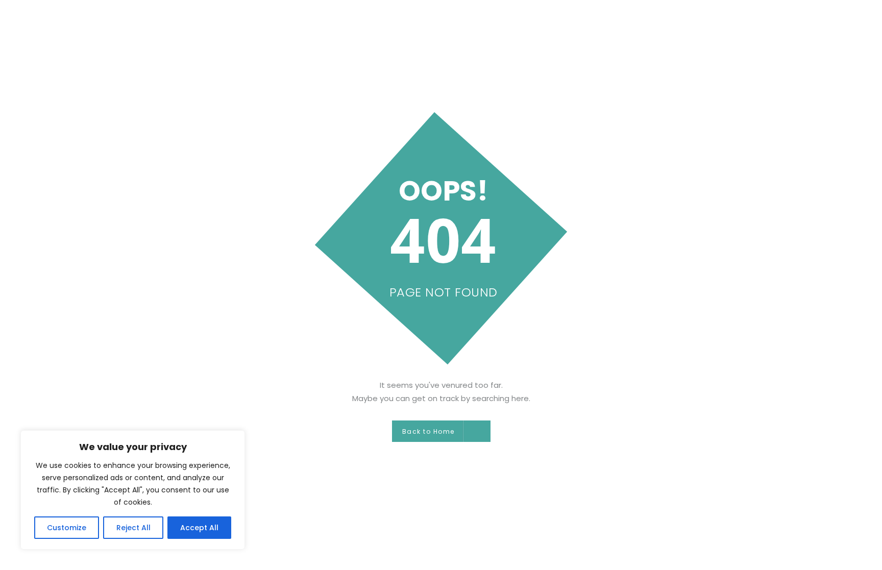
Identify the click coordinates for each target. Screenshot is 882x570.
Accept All (199, 528)
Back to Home (428, 431)
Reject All (133, 528)
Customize (66, 528)
